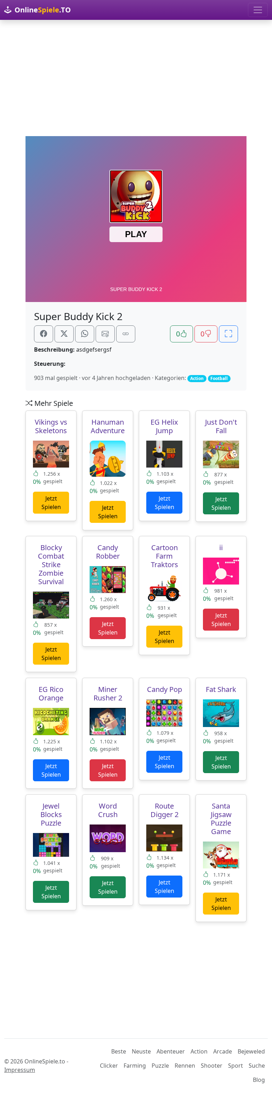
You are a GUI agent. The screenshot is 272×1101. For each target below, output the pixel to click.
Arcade (222, 1051)
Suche (257, 1065)
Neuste (141, 1051)
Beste (118, 1051)
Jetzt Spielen (51, 502)
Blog (259, 1080)
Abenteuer (171, 1051)
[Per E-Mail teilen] (105, 333)
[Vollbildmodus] (228, 333)
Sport (235, 1065)
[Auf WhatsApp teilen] (84, 333)
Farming (135, 1065)
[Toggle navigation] (258, 10)
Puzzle (160, 1065)
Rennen (185, 1065)
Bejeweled (251, 1051)
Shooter (211, 1065)
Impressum (19, 1070)
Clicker (109, 1065)
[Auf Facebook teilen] (43, 333)
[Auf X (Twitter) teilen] (64, 333)
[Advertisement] (136, 78)
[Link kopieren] (125, 333)
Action (199, 1051)
